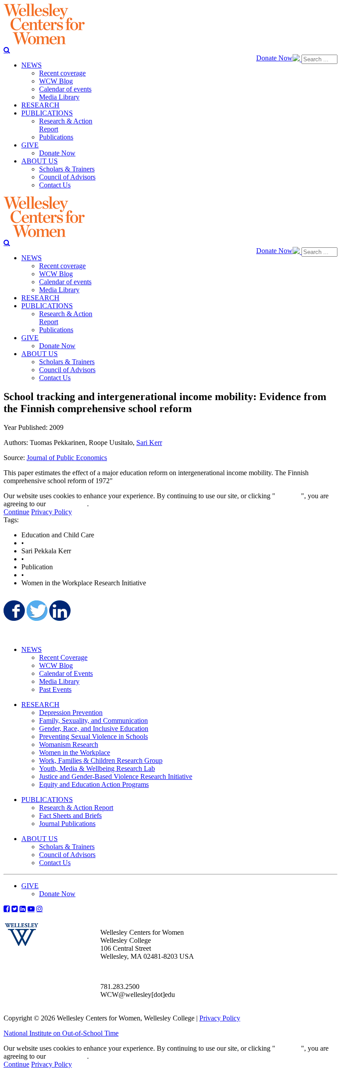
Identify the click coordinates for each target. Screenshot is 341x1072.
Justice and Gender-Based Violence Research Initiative (115, 776)
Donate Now (274, 58)
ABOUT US (39, 838)
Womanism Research (68, 744)
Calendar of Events (66, 673)
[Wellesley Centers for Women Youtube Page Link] (31, 908)
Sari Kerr (149, 442)
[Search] (7, 49)
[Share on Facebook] (13, 610)
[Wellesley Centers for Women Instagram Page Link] (39, 908)
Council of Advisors (67, 854)
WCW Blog (56, 665)
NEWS (31, 649)
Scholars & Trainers (67, 846)
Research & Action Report (76, 807)
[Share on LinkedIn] (59, 610)
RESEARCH (40, 704)
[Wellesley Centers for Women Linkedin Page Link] (23, 908)
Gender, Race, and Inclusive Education (93, 728)
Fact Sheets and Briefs (70, 815)
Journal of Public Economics (67, 457)
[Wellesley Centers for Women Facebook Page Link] (7, 908)
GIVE (30, 885)
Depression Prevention (71, 712)
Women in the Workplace (74, 752)
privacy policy (67, 504)
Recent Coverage (63, 657)
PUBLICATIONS (47, 799)
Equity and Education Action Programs (94, 784)
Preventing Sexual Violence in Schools (93, 736)
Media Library (59, 681)
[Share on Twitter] (36, 610)
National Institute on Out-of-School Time (61, 1033)
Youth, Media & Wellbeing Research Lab (97, 768)
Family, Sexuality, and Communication (93, 720)
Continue (288, 496)
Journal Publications (67, 823)
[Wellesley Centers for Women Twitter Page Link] (15, 908)
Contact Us (55, 862)
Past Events (55, 689)
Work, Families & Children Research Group (101, 760)
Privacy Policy (51, 512)
